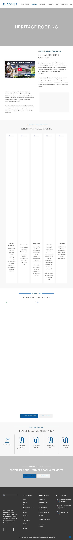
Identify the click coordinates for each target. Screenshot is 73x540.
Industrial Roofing (43, 515)
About (25, 502)
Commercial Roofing (44, 512)
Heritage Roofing (43, 507)
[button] (4, 355)
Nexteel (41, 526)
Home (24, 499)
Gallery (25, 517)
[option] (21, 355)
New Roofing (42, 499)
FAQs (24, 523)
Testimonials (26, 520)
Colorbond (41, 524)
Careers (25, 504)
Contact (25, 528)
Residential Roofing (43, 510)
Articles (25, 525)
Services (25, 512)
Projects (25, 515)
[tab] (30, 410)
